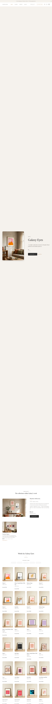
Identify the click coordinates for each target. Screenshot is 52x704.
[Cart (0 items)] (49, 4)
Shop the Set (33, 516)
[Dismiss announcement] (51, 1)
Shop (12, 4)
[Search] (44, 4)
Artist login (40, 4)
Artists (21, 4)
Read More (40, 254)
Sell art (33, 4)
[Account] (46, 4)
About (25, 4)
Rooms (16, 4)
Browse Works (32, 254)
